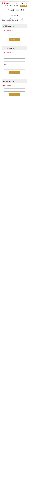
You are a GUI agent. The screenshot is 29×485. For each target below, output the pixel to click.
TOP (5, 15)
